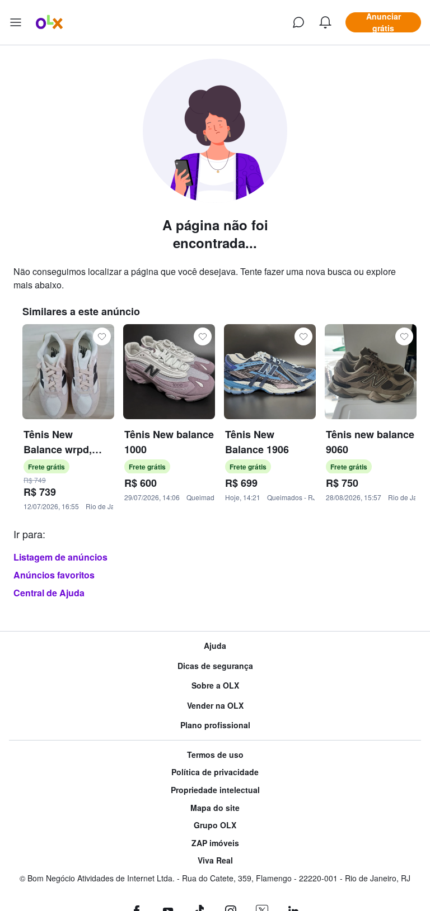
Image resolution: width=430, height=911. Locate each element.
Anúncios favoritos (54, 574)
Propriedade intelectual (215, 790)
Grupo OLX (215, 825)
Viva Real (215, 860)
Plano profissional (215, 725)
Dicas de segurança (215, 666)
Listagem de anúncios (60, 557)
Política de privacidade (215, 772)
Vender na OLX (215, 705)
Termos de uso (215, 754)
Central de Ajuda (49, 592)
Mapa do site (215, 808)
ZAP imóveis (215, 843)
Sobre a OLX (215, 685)
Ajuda (215, 645)
